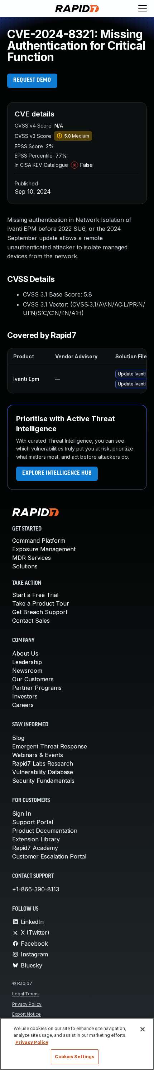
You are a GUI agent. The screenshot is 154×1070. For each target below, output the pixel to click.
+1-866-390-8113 (35, 889)
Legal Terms (25, 993)
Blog (18, 737)
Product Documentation (44, 830)
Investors (25, 696)
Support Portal (32, 822)
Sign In (21, 813)
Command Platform (38, 540)
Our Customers (33, 679)
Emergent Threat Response (49, 746)
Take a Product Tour (40, 603)
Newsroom (27, 670)
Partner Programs (37, 687)
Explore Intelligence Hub (57, 473)
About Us (25, 653)
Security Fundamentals (43, 780)
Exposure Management (44, 549)
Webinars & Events (37, 754)
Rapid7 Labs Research (42, 763)
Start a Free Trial (35, 594)
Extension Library (36, 839)
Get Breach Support (39, 612)
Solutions (25, 566)
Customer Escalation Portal (49, 856)
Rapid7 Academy (35, 847)
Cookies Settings (74, 1056)
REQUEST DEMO (32, 80)
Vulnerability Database (42, 772)
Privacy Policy (27, 1004)
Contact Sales (31, 620)
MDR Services (31, 557)
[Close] (142, 1029)
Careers (23, 704)
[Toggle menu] (142, 9)
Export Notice (26, 1014)
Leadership (27, 662)
